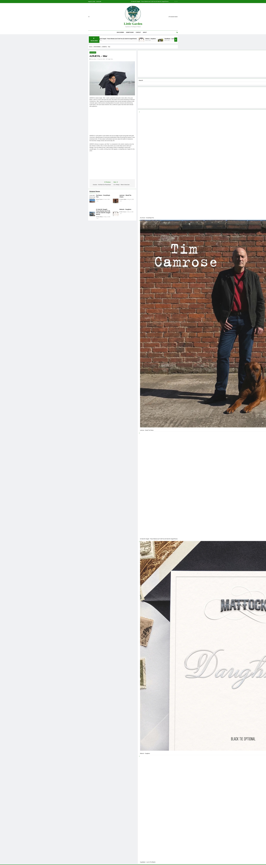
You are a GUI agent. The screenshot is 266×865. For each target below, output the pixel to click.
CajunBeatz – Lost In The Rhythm (147, 862)
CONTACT (138, 32)
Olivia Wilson (94, 59)
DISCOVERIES (120, 32)
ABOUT (145, 32)
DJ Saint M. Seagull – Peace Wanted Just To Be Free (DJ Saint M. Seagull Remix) (142, 38)
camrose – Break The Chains (106, 38)
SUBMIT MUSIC (130, 32)
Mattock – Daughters (125, 209)
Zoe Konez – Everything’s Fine (161, 1)
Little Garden (133, 23)
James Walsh (123, 199)
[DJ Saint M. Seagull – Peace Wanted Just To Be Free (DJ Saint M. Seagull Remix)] (117, 40)
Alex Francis (100, 199)
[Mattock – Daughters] (167, 40)
